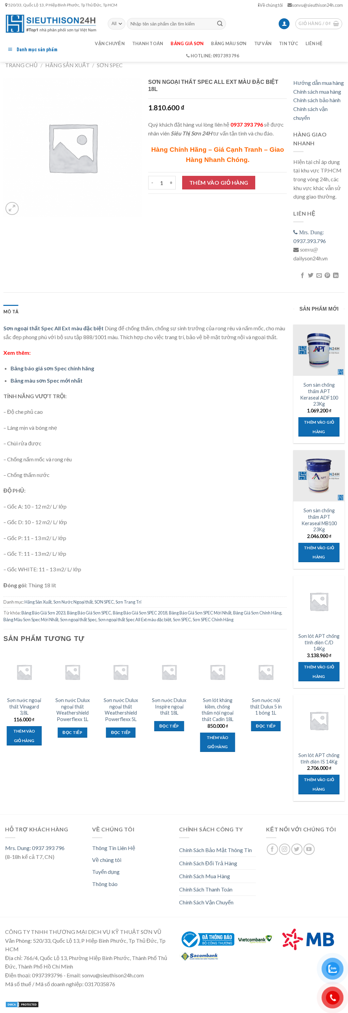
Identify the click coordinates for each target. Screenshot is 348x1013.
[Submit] (220, 24)
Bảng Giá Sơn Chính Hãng (257, 612)
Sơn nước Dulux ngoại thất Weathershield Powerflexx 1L (72, 709)
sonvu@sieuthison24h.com (317, 5)
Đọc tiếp (72, 732)
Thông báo (105, 884)
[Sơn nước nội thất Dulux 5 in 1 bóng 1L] (266, 672)
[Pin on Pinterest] (327, 276)
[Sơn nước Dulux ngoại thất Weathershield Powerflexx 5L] (121, 672)
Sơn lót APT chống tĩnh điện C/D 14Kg (319, 642)
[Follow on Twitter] (296, 849)
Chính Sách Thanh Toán (205, 889)
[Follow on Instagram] (284, 849)
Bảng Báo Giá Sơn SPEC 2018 (140, 612)
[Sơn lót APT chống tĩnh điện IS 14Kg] (319, 720)
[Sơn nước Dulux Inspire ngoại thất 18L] (169, 672)
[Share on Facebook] (302, 276)
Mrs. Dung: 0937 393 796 (35, 848)
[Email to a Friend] (319, 276)
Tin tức (288, 43)
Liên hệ (314, 43)
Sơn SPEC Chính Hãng (213, 619)
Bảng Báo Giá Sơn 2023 (43, 612)
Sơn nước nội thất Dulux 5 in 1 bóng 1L (266, 706)
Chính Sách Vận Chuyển (206, 902)
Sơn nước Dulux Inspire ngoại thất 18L (169, 706)
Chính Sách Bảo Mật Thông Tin (215, 850)
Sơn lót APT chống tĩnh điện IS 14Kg (319, 758)
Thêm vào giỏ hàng (218, 182)
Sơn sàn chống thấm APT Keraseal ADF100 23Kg (319, 394)
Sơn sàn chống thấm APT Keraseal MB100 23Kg (319, 520)
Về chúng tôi (271, 5)
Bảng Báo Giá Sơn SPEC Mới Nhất (200, 612)
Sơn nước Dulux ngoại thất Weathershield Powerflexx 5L (121, 709)
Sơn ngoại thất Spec (78, 619)
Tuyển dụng (106, 871)
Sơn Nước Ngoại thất (73, 602)
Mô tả (10, 311)
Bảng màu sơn (228, 43)
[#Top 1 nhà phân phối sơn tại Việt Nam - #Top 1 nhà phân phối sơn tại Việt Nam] (51, 24)
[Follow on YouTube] (309, 849)
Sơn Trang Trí (128, 602)
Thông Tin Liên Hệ (113, 848)
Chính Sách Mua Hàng (204, 876)
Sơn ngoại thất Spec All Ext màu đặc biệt (134, 619)
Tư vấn (263, 43)
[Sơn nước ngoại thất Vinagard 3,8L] (24, 672)
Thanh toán (147, 43)
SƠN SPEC (110, 65)
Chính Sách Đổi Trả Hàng (208, 863)
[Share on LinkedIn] (335, 276)
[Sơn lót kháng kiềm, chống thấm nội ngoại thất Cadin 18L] (218, 672)
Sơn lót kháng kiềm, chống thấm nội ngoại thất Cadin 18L (217, 709)
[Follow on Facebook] (272, 849)
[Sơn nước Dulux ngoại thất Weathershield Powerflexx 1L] (72, 672)
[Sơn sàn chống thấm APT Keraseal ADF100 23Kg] (319, 350)
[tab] (10, 311)
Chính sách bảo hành (317, 100)
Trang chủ (21, 65)
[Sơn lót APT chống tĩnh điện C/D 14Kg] (319, 601)
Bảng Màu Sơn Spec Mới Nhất (30, 619)
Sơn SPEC (182, 619)
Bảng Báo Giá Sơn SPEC (89, 612)
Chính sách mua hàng (317, 91)
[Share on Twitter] (310, 276)
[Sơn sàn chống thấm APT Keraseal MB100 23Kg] (319, 475)
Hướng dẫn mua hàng (318, 82)
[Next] (286, 707)
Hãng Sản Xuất (67, 65)
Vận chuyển (110, 43)
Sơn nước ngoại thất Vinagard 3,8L (24, 706)
